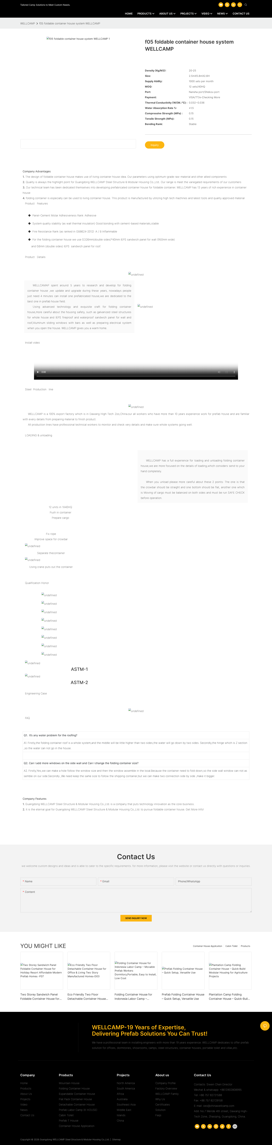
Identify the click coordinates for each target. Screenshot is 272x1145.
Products (245, 946)
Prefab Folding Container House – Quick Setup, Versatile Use (183, 996)
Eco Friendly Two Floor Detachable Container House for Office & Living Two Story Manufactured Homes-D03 (87, 997)
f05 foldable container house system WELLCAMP (69, 23)
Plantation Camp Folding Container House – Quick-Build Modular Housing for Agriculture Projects (230, 997)
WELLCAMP (27, 23)
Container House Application (207, 946)
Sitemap (116, 1139)
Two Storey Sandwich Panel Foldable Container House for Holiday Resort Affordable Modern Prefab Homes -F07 (39, 997)
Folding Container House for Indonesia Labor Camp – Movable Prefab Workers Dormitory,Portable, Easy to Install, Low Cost (133, 997)
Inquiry (155, 145)
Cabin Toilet (231, 946)
